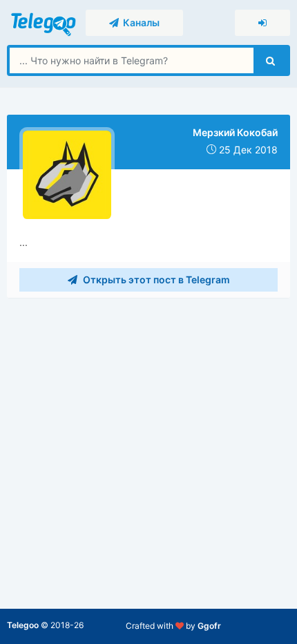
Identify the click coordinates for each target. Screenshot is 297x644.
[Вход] (262, 23)
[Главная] (44, 22)
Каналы (139, 22)
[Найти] (270, 60)
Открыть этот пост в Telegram (155, 279)
